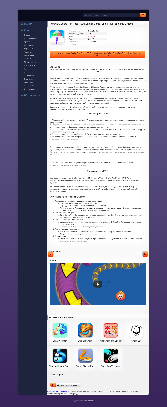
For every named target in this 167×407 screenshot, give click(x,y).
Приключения (30, 38)
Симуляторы (29, 76)
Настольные (29, 45)
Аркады (27, 42)
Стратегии (28, 79)
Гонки (26, 69)
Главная (28, 24)
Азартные (28, 52)
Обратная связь (32, 95)
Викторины (28, 82)
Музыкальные (30, 62)
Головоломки (29, 65)
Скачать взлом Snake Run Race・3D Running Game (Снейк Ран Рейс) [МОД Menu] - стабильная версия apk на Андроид (99, 54)
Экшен (27, 35)
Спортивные (29, 89)
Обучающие (29, 59)
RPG (26, 72)
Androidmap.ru (89, 401)
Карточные (28, 48)
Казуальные (29, 55)
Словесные (29, 86)
